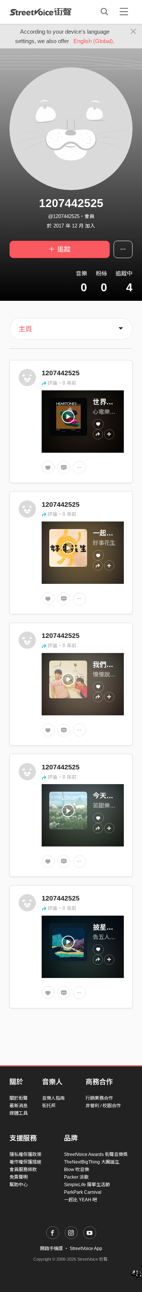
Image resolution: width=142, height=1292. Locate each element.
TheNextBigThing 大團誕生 (91, 1162)
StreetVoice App (86, 1248)
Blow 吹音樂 (76, 1169)
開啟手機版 (51, 1248)
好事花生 (104, 543)
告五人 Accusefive (116, 937)
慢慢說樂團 (107, 674)
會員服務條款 (23, 1169)
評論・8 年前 (62, 383)
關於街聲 (18, 1098)
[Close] (133, 31)
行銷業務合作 (99, 1098)
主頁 (25, 329)
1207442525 (61, 373)
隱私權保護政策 (25, 1154)
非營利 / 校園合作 (103, 1105)
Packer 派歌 (76, 1177)
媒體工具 (18, 1113)
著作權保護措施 (25, 1162)
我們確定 (106, 664)
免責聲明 (18, 1177)
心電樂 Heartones (115, 411)
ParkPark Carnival (82, 1192)
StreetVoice (40, 11)
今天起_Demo (114, 796)
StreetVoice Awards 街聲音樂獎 (96, 1154)
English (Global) (93, 41)
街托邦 (49, 1105)
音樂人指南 (53, 1098)
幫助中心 (18, 1184)
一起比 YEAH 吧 (80, 1199)
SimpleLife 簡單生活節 (87, 1184)
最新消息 (18, 1105)
